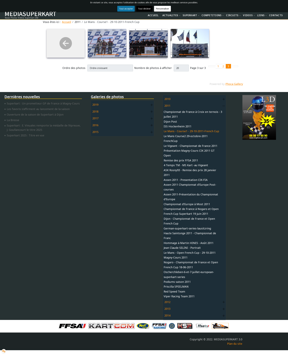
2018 (95, 111)
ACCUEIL (153, 15)
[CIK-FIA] (172, 325)
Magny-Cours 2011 (176, 257)
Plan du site (234, 343)
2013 (167, 308)
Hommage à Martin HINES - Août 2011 (188, 243)
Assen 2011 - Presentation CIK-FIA (186, 180)
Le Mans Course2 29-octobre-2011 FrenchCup (186, 138)
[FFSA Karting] (160, 325)
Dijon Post (170, 121)
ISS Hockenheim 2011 (177, 126)
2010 (167, 99)
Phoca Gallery (234, 84)
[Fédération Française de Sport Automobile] (73, 325)
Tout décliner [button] (144, 8)
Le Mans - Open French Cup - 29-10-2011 (190, 252)
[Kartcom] (112, 325)
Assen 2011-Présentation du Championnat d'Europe (191, 197)
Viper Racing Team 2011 (179, 296)
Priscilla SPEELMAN (176, 286)
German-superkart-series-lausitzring (187, 228)
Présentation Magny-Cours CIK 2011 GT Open (189, 153)
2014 (167, 315)
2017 (95, 118)
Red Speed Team (174, 291)
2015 (95, 132)
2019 (95, 104)
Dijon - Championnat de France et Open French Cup (189, 221)
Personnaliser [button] (162, 8)
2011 (167, 105)
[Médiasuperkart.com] (221, 325)
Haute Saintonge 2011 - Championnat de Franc (190, 235)
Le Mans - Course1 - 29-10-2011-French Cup (191, 131)
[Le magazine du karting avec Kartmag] (143, 325)
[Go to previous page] (214, 66)
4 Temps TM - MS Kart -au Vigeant (186, 165)
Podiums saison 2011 (177, 282)
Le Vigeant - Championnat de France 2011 (190, 146)
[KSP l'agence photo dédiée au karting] (185, 325)
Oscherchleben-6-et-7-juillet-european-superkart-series (189, 274)
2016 (95, 125)
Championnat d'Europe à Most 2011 (187, 204)
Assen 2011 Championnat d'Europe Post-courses (190, 187)
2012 (167, 302)
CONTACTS (276, 15)
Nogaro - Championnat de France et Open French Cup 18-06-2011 (191, 264)
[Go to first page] (210, 66)
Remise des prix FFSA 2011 (181, 160)
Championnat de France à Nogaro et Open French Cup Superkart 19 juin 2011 (191, 211)
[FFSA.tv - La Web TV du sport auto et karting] (203, 325)
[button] (151, 104)
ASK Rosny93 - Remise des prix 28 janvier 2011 (190, 172)
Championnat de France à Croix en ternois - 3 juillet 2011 (193, 114)
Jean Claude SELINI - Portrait (182, 248)
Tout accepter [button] (126, 8)
